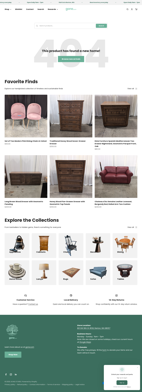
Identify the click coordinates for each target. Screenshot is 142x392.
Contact (30, 9)
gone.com (29, 347)
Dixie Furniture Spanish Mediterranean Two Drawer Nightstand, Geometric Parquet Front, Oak (115, 143)
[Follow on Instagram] (11, 374)
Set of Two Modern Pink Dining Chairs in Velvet (26, 141)
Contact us (33, 304)
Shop (7, 9)
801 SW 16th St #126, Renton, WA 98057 (93, 328)
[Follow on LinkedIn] (15, 374)
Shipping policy (67, 384)
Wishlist (18, 9)
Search (40, 9)
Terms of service (53, 384)
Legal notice (80, 384)
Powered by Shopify (29, 382)
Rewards (52, 9)
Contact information (37, 384)
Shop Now (13, 354)
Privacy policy (10, 384)
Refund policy (22, 384)
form (104, 350)
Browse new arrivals (71, 59)
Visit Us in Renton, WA (59, 2)
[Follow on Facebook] (6, 374)
